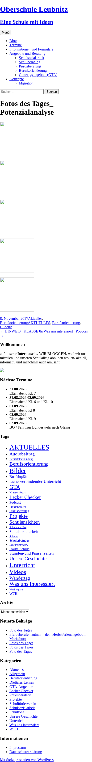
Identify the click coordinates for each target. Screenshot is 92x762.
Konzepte (16, 79)
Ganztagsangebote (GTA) (38, 75)
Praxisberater (17, 507)
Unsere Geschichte (27, 558)
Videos (17, 572)
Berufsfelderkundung (21, 459)
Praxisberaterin (20, 695)
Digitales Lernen (21, 682)
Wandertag (19, 578)
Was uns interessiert (32, 584)
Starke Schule (19, 549)
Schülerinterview (18, 545)
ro (10, 327)
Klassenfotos (17, 492)
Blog (13, 41)
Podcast (15, 502)
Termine (15, 45)
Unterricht (22, 565)
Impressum (17, 747)
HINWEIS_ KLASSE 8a (21, 331)
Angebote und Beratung (27, 53)
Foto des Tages (20, 630)
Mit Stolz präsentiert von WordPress (27, 760)
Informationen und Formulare (31, 49)
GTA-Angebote (21, 687)
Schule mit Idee (17, 527)
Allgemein (17, 674)
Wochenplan (16, 589)
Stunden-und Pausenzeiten (31, 553)
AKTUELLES (39, 323)
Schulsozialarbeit (31, 58)
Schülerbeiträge (19, 540)
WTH (13, 593)
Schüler (13, 536)
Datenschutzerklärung (25, 752)
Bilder (4, 327)
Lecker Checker (25, 497)
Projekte (18, 516)
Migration (26, 83)
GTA (14, 487)
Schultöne (16, 712)
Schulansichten (24, 522)
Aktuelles (35, 318)
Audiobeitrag (22, 453)
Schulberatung (29, 62)
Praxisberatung (30, 66)
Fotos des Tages (21, 643)
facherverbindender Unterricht (35, 481)
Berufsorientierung (33, 70)
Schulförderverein (22, 704)
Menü (5, 32)
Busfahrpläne (19, 477)
